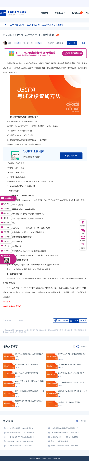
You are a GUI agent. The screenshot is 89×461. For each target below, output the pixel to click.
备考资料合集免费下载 (12, 306)
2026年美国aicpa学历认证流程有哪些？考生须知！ (65, 428)
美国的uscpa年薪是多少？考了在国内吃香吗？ (21, 432)
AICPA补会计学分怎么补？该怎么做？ (19, 445)
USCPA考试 (8, 320)
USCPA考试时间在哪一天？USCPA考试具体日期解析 (65, 432)
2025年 (21, 320)
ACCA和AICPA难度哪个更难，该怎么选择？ (21, 441)
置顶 (83, 248)
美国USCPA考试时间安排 (59, 441)
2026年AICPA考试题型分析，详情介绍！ (64, 445)
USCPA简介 (60, 13)
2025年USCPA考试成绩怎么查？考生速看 (45, 25)
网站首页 (45, 13)
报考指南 (76, 13)
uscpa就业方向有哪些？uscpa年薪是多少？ (21, 428)
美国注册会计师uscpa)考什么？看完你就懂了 (65, 437)
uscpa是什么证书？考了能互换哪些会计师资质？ (21, 437)
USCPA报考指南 (17, 25)
